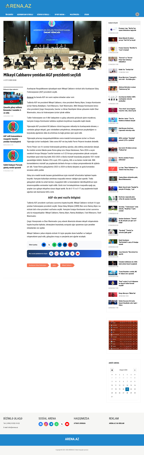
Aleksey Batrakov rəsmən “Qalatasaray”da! (127, 88)
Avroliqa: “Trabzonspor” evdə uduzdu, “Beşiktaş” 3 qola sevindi (128, 209)
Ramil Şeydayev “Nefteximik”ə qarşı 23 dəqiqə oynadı (128, 242)
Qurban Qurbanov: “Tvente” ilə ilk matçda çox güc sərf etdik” (128, 221)
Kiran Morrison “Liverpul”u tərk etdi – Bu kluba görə (127, 78)
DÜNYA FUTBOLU (43, 14)
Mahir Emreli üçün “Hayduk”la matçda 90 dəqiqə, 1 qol (128, 188)
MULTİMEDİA (74, 14)
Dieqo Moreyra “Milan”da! (127, 293)
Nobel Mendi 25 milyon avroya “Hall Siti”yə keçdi (127, 39)
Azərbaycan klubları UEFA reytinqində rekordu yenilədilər (127, 99)
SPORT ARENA (59, 14)
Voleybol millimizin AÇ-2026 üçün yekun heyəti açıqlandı (128, 263)
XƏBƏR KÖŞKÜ (113, 23)
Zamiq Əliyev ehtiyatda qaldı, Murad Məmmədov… (128, 178)
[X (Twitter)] (49, 245)
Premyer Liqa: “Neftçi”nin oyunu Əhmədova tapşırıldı (127, 29)
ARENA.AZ (72, 439)
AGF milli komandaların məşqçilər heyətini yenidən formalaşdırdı (12, 139)
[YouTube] (78, 253)
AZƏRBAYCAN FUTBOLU (25, 14)
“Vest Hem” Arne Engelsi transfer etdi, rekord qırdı (127, 110)
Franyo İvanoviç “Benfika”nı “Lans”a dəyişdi (128, 49)
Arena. (29, 97)
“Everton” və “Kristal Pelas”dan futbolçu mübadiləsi (125, 60)
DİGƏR (86, 14)
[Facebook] (44, 245)
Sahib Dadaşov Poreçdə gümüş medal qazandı (12, 166)
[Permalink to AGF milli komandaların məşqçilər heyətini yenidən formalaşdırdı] (13, 127)
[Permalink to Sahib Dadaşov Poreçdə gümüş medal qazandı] (13, 156)
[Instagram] (56, 253)
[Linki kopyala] (75, 245)
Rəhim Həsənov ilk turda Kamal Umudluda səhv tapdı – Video (128, 303)
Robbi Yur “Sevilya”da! (126, 69)
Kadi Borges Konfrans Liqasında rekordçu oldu (127, 129)
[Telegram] (60, 245)
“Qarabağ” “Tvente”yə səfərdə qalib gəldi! (126, 231)
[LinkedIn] (65, 245)
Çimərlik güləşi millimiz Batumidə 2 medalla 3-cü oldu (12, 110)
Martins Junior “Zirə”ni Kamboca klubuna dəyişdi (127, 120)
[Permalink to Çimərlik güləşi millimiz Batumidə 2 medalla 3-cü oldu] (13, 99)
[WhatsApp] (54, 245)
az (33, 97)
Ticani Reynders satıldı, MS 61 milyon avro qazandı (128, 273)
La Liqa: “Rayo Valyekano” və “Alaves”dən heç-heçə (128, 169)
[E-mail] (70, 245)
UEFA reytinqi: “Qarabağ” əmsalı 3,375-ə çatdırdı (127, 139)
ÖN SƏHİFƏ (9, 14)
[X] (72, 253)
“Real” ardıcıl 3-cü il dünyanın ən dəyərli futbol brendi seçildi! (128, 284)
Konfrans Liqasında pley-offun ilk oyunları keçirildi (127, 198)
